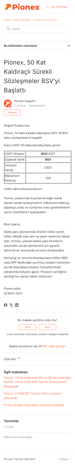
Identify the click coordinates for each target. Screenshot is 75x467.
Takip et (12, 112)
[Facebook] (5, 305)
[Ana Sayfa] (22, 6)
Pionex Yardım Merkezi (17, 19)
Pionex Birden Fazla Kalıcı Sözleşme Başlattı (34, 405)
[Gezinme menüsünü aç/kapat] (47, 6)
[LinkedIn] (16, 305)
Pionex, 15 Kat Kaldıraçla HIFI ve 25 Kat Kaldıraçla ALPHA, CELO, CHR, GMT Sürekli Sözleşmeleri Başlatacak (37, 382)
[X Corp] (11, 305)
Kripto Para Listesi (46, 19)
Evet (27, 327)
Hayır (47, 327)
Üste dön (10, 359)
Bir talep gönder (55, 346)
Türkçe (64, 459)
